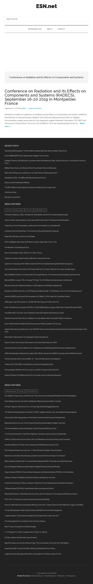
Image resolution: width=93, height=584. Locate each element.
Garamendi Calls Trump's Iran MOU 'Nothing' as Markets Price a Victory (30, 548)
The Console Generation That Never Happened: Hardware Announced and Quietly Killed (35, 434)
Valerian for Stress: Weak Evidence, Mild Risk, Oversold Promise (27, 258)
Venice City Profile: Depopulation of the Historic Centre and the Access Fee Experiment (35, 417)
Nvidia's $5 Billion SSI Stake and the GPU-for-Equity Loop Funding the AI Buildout (33, 375)
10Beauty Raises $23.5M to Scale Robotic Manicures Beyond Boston (29, 488)
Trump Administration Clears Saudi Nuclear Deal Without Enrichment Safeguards (33, 510)
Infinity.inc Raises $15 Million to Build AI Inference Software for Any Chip (30, 477)
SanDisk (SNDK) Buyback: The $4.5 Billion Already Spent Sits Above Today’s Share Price (36, 151)
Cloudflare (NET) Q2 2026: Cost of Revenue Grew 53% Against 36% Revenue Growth (34, 313)
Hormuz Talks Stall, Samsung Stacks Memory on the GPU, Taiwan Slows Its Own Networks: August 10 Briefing (44, 505)
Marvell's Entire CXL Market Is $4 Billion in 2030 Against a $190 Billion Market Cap (33, 285)
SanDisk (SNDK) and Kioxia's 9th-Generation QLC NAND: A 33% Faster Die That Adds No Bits (37, 296)
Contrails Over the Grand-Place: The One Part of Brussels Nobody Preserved (32, 231)
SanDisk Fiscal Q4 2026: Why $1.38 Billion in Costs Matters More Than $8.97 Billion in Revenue (38, 318)
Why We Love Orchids (12, 197)
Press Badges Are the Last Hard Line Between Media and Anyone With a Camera (33, 401)
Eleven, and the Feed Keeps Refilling (17, 182)
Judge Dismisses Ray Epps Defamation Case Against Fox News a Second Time (33, 554)
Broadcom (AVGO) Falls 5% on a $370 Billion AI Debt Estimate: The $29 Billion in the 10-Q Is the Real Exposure (43, 291)
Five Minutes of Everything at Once (17, 247)
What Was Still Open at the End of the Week (20, 236)
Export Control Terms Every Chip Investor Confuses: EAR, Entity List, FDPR (31, 342)
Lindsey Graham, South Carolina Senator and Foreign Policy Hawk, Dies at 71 (32, 516)
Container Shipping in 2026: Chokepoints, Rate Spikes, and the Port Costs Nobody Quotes (36, 215)
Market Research (50, 576)
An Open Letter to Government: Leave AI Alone (21, 537)
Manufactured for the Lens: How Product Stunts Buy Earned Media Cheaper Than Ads (35, 423)
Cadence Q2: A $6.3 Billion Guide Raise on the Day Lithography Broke (29, 364)
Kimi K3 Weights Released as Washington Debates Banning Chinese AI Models (32, 467)
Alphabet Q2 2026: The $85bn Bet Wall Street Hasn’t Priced (25, 178)
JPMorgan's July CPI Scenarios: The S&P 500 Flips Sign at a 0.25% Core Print (32, 302)
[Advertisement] (46, 50)
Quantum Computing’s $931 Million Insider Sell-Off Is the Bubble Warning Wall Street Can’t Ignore (39, 264)
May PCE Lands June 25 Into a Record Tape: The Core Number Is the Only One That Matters (37, 543)
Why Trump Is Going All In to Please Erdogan (20, 527)
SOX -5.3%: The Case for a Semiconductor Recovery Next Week (27, 499)
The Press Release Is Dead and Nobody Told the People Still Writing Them (30, 428)
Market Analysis (37, 576)
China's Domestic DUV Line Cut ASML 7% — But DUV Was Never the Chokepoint (32, 359)
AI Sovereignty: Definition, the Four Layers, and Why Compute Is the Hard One (32, 370)
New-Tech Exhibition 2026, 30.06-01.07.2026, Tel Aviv (23, 253)
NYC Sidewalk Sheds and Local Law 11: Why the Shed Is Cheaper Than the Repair (33, 450)
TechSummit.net (10, 192)
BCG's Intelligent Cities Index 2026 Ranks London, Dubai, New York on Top (31, 242)
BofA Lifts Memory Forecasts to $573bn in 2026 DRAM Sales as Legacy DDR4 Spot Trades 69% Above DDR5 (43, 307)
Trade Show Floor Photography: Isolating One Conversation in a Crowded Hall (32, 226)
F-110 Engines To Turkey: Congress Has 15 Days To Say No (26, 532)
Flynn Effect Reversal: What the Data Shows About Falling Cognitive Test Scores (33, 324)
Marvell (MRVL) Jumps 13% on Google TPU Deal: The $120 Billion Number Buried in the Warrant (38, 280)
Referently (61, 576)
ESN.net (46, 6)
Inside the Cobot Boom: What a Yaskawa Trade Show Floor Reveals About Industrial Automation (39, 483)
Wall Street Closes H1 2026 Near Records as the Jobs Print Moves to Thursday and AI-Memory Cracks (41, 494)
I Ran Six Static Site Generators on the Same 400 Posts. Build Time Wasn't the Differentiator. (37, 220)
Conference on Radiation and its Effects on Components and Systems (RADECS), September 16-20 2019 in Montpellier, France (45, 97)
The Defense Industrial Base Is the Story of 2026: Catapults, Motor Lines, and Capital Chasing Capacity (41, 412)
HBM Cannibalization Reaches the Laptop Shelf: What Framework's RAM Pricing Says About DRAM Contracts (43, 353)
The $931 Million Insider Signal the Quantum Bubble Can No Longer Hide (30, 187)
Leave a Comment (35, 108)
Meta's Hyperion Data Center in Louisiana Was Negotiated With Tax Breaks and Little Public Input (38, 461)
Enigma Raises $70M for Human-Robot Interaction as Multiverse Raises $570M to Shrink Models (39, 472)
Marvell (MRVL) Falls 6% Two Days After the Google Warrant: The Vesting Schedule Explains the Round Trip (42, 275)
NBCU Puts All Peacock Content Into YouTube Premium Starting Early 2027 (31, 173)
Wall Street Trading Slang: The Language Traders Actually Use (26, 337)
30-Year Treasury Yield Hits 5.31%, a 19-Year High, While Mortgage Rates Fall (32, 407)
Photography (71, 576)
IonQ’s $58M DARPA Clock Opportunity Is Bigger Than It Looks (27, 156)
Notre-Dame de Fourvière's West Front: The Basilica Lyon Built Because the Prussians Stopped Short (40, 348)
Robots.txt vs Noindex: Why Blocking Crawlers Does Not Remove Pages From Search (35, 456)
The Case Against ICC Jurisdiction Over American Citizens (25, 521)
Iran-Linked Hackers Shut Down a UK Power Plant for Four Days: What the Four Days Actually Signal (40, 269)
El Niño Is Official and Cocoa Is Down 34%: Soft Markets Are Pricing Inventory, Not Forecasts (37, 439)
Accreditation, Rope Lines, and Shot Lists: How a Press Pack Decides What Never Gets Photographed (40, 396)
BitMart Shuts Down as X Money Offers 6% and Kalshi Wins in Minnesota (30, 168)
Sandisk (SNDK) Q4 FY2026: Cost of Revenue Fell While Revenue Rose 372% (31, 445)
